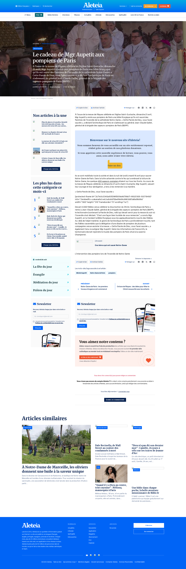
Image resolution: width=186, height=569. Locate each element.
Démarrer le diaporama (142, 258)
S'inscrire (82, 326)
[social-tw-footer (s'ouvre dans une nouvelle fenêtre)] (95, 555)
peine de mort (102, 428)
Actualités (87, 15)
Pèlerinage (137, 428)
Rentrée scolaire (153, 15)
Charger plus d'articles (50, 169)
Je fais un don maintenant (89, 357)
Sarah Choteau (55, 87)
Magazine (92, 534)
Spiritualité (122, 15)
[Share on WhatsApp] (154, 108)
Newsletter (92, 528)
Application (92, 531)
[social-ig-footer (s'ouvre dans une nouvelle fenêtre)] (99, 555)
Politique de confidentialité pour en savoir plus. (49, 323)
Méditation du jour (45, 282)
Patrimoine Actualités (49, 44)
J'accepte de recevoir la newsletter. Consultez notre (104, 320)
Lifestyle (98, 15)
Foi (98, 467)
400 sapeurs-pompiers (108, 181)
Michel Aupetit (81, 273)
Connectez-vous (123, 392)
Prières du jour (42, 290)
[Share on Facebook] (139, 108)
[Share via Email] (150, 108)
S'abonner (148, 525)
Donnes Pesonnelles (126, 562)
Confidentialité (140, 562)
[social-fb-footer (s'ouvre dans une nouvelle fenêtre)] (91, 555)
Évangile (39, 274)
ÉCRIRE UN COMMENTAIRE (115, 400)
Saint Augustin (100, 9)
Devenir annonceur (97, 562)
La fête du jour (42, 266)
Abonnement (93, 537)
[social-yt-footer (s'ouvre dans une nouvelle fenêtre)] (87, 555)
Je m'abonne (149, 6)
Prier (37, 15)
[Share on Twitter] (146, 108)
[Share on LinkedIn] (142, 108)
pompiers (111, 273)
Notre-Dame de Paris (97, 273)
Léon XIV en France (137, 15)
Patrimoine (27, 428)
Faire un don (114, 165)
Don (90, 540)
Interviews (66, 15)
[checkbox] (77, 319)
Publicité (91, 543)
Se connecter (137, 6)
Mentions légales (84, 562)
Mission (136, 470)
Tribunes (77, 15)
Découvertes (110, 15)
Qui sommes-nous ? (69, 562)
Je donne (163, 6)
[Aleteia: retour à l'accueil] (93, 5)
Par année (113, 528)
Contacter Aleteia (111, 562)
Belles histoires (53, 15)
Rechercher (48, 6)
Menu (28, 15)
